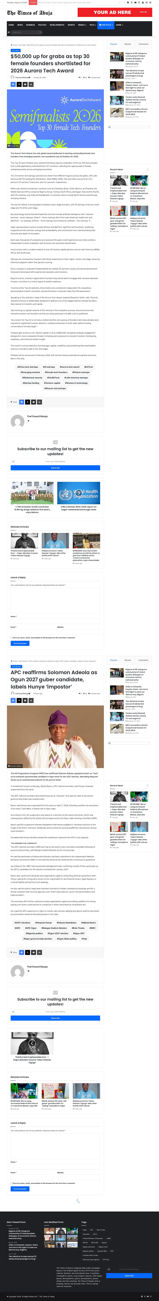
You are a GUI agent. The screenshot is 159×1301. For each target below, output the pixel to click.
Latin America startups (77, 377)
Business (30, 25)
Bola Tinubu (101, 1230)
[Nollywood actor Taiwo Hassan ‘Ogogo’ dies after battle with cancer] (55, 540)
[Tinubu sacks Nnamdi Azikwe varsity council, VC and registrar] (117, 100)
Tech (91, 25)
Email (13, 627)
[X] (19, 84)
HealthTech (54, 377)
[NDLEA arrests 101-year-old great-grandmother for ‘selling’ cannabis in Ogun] (119, 211)
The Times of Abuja (46, 1297)
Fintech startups (82, 372)
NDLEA (85, 1243)
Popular (113, 44)
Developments (57, 25)
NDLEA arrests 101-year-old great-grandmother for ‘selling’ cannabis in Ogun (119, 223)
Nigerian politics (88, 1251)
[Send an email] (29, 77)
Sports (71, 25)
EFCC (95, 1234)
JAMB (108, 1238)
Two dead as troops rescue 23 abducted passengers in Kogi (135, 73)
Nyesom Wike (102, 1251)
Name (14, 616)
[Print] (31, 84)
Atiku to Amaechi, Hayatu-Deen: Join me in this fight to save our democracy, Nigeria (137, 86)
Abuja (85, 1230)
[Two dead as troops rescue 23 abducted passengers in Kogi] (117, 74)
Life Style (106, 25)
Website (60, 627)
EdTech (89, 367)
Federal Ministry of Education (93, 1238)
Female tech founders (56, 372)
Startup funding (31, 383)
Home (11, 25)
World (81, 25)
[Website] (28, 420)
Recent (128, 44)
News (20, 25)
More (118, 25)
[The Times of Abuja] (30, 13)
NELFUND (94, 1243)
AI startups (49, 367)
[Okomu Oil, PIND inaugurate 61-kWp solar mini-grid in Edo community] (61, 1245)
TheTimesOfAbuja (21, 77)
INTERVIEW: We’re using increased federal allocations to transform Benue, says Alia (139, 193)
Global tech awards (33, 377)
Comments (143, 44)
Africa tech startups (28, 367)
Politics (42, 25)
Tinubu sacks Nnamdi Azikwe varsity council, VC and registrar (136, 100)
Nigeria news (103, 1247)
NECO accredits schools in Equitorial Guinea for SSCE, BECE (136, 112)
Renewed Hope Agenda (91, 1259)
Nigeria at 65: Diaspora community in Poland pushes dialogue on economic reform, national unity (136, 58)
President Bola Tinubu (90, 1255)
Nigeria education (89, 1247)
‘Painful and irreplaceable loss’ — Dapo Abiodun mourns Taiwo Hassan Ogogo (24, 553)
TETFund (106, 1259)
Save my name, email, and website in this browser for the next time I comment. (44, 638)
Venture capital (52, 383)
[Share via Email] (25, 84)
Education (86, 1234)
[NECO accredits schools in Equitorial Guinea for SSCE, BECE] (117, 112)
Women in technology (77, 383)
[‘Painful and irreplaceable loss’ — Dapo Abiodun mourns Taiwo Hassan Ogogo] (24, 540)
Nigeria (104, 1243)
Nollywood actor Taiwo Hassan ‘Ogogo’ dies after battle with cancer (54, 553)
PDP (112, 1251)
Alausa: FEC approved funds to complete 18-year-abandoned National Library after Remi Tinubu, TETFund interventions (85, 2)
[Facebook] (13, 84)
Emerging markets (31, 372)
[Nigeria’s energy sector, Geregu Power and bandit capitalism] (72, 1245)
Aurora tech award (70, 367)
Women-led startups (56, 388)
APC (91, 1230)
